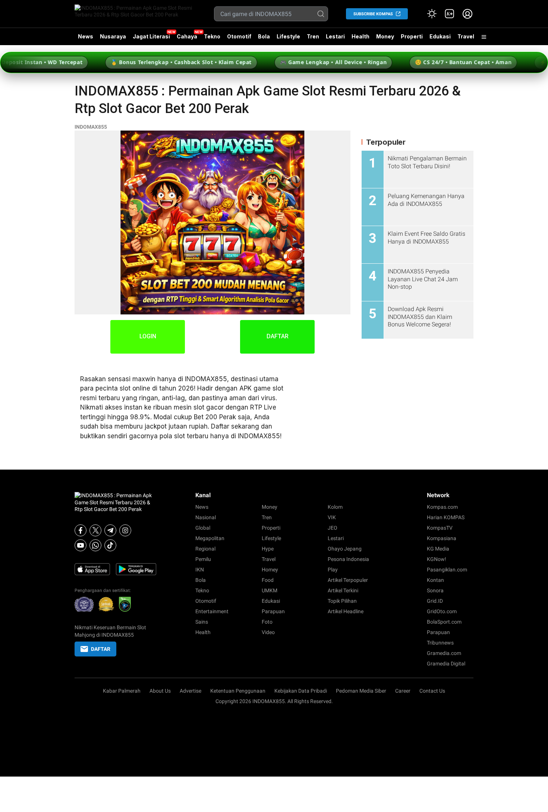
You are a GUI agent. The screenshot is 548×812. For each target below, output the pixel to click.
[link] (450, 14)
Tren (313, 36)
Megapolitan (209, 538)
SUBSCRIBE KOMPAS (373, 14)
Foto (267, 622)
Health (360, 36)
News (85, 36)
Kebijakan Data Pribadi (300, 691)
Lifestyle (288, 36)
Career (402, 691)
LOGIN (147, 336)
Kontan (435, 580)
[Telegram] (110, 530)
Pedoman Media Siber (361, 691)
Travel (465, 36)
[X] (95, 530)
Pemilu (203, 559)
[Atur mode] (432, 14)
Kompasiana (441, 538)
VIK (332, 517)
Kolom (335, 507)
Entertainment (212, 611)
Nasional (205, 517)
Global (202, 528)
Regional (205, 549)
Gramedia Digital (446, 664)
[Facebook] (80, 530)
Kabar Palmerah (122, 691)
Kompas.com (442, 507)
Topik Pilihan (342, 601)
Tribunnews (440, 643)
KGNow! (436, 559)
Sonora (435, 590)
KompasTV (440, 528)
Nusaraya (113, 36)
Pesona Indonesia (348, 559)
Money (385, 36)
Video (268, 632)
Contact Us (432, 691)
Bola (264, 36)
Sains (201, 622)
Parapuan (273, 611)
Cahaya (187, 36)
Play (333, 570)
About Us (160, 691)
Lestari (335, 39)
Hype (268, 549)
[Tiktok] (110, 545)
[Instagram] (125, 530)
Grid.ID (435, 601)
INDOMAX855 (91, 127)
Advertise (190, 691)
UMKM (269, 590)
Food (268, 580)
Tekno (212, 36)
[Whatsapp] (95, 545)
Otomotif (239, 36)
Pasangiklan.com (447, 570)
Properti (412, 36)
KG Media (438, 549)
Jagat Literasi (151, 36)
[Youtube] (80, 545)
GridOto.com (442, 611)
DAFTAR (278, 336)
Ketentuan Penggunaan (237, 691)
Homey (270, 570)
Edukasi (440, 36)
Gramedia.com (444, 653)
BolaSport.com (444, 622)
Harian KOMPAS (445, 517)
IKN (199, 570)
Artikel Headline (345, 611)
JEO (332, 528)
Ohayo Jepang (345, 549)
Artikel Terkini (343, 590)
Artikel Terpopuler (348, 580)
